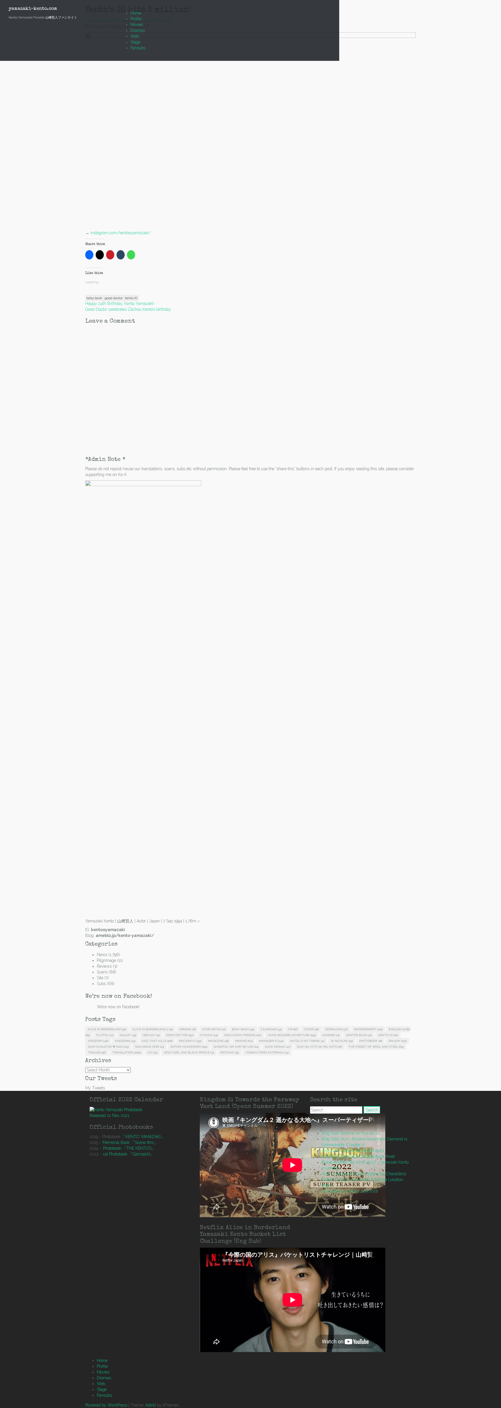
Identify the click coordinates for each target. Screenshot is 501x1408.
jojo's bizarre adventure (292, 1035)
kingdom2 (125, 1040)
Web (134, 36)
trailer (97, 1052)
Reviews (104, 966)
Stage (135, 42)
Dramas (137, 30)
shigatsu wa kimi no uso (236, 1046)
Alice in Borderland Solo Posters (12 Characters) (364, 1173)
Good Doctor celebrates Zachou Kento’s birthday (128, 309)
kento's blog (359, 1035)
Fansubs (138, 48)
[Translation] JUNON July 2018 (350, 1191)
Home (135, 13)
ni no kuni (342, 1040)
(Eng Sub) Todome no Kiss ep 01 (351, 1133)
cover (311, 1029)
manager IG (271, 1040)
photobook (370, 1040)
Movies (136, 24)
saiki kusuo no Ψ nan (108, 1046)
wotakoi (229, 1052)
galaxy (128, 1035)
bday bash (94, 298)
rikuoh (397, 1040)
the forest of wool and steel (376, 1046)
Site (100, 977)
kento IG (131, 298)
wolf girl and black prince (189, 1052)
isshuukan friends (242, 1035)
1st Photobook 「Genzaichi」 (128, 1154)
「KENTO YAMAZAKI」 (143, 1136)
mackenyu (190, 1040)
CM (292, 1029)
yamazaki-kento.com (33, 9)
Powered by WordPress (106, 1405)
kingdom (98, 1040)
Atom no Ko (214, 1029)
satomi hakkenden (188, 1046)
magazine (218, 1040)
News (102, 954)
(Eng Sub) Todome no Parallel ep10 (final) (358, 1156)
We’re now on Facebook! (118, 997)
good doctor (114, 298)
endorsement (368, 1029)
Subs (101, 983)
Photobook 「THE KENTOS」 (129, 1148)
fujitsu (104, 1035)
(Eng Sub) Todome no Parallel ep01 (353, 1150)
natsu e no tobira (307, 1040)
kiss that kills (157, 1040)
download (336, 1029)
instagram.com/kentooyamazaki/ (120, 232)
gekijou (151, 1035)
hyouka (209, 1035)
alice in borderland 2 (152, 1029)
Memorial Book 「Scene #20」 (130, 1142)
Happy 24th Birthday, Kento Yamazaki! (119, 303)
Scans (102, 972)
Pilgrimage (106, 960)
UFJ (152, 1052)
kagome (331, 1035)
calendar (271, 1029)
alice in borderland (107, 1029)
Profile (135, 19)
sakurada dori (149, 1046)
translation (126, 1052)
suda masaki (278, 1046)
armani (187, 1029)
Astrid (150, 1405)
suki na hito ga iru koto (319, 1046)
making (244, 1040)
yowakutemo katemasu (267, 1052)
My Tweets (95, 1088)
